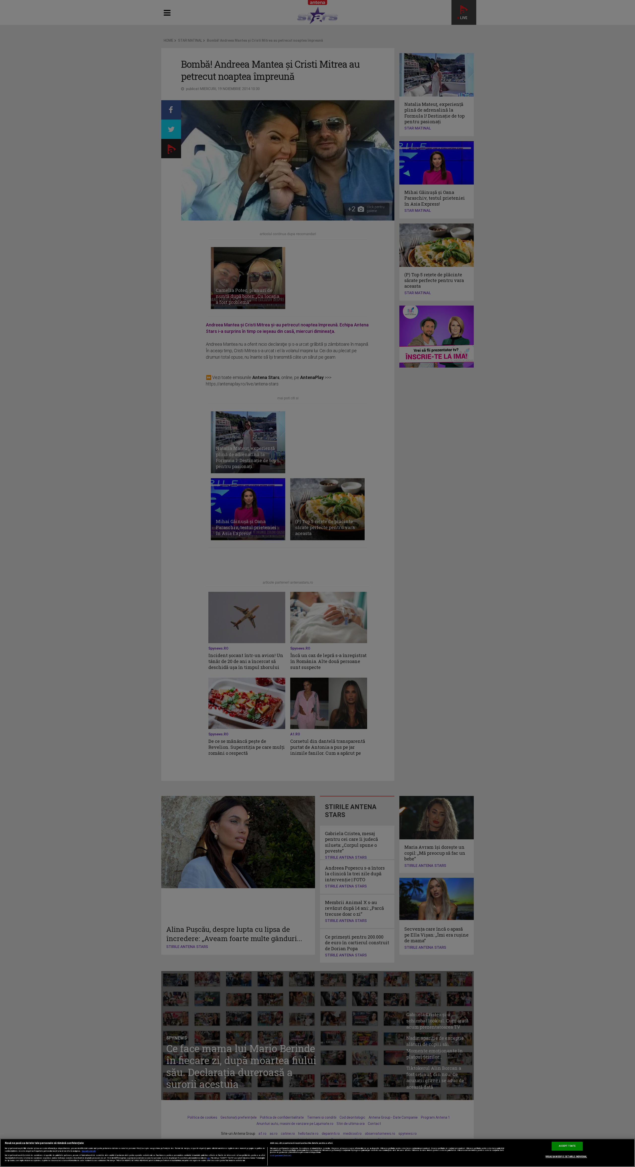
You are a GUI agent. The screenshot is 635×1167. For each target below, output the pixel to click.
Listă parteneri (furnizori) (280, 1156)
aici (208, 1158)
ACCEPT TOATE (567, 1146)
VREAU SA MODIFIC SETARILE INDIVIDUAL (566, 1156)
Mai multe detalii (89, 1151)
